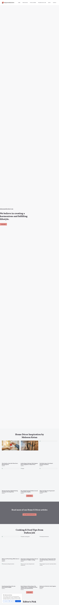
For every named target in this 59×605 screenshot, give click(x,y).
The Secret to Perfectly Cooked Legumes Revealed (48, 587)
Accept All (18, 601)
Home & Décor (25, 2)
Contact (54, 2)
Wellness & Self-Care (42, 2)
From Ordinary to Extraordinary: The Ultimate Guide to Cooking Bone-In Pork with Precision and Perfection (29, 587)
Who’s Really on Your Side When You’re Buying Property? (10, 464)
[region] (12, 598)
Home (19, 2)
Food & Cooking (33, 2)
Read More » (3, 465)
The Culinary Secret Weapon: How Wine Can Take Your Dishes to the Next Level (48, 559)
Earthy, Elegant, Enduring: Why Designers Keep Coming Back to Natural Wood (29, 464)
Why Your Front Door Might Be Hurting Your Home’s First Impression (10, 491)
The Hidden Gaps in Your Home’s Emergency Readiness (46, 464)
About (49, 2)
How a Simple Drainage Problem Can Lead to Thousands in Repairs (29, 491)
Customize (6, 601)
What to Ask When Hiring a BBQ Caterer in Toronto (10, 559)
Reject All (12, 601)
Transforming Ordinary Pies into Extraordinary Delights (8, 587)
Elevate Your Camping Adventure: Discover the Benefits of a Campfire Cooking (29, 559)
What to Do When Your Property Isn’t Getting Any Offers (47, 491)
